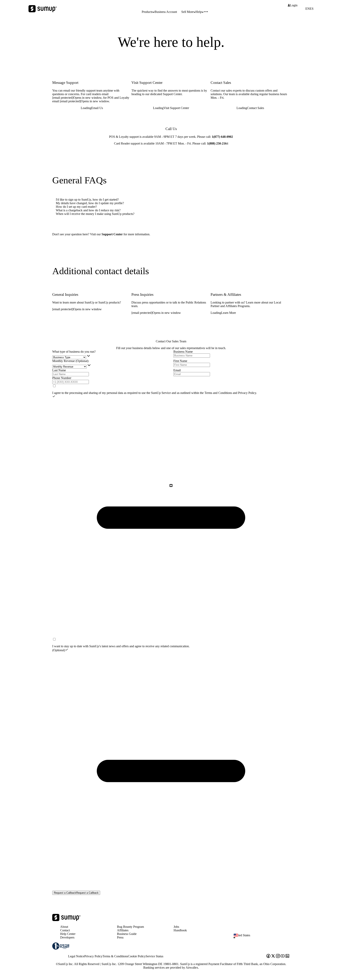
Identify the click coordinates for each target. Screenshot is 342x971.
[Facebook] (268, 956)
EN (307, 8)
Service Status (154, 956)
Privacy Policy (247, 393)
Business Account (166, 11)
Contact (65, 930)
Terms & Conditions (115, 956)
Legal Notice (76, 956)
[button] (263, 937)
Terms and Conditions (218, 393)
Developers (67, 937)
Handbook (180, 930)
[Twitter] (273, 956)
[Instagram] (278, 956)
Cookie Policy (137, 956)
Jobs (176, 926)
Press (120, 937)
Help (199, 11)
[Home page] (66, 920)
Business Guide (127, 934)
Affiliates (122, 930)
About (64, 926)
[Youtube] (282, 956)
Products (147, 11)
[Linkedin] (287, 956)
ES (312, 8)
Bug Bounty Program (130, 926)
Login (293, 5)
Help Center (67, 934)
